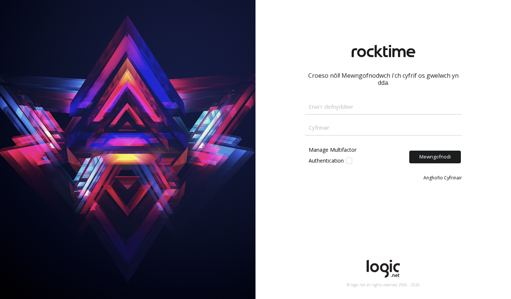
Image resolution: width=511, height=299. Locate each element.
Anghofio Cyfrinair (442, 178)
